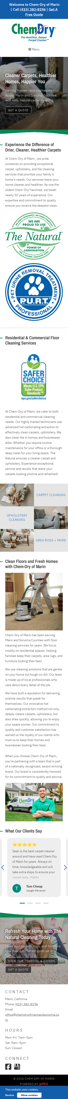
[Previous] (2, 867)
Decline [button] (9, 1095)
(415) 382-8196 (33, 9)
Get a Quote (18, 110)
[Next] (65, 867)
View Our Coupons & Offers (31, 961)
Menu (35, 49)
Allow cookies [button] (29, 1095)
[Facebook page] (8, 1066)
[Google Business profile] (17, 1066)
